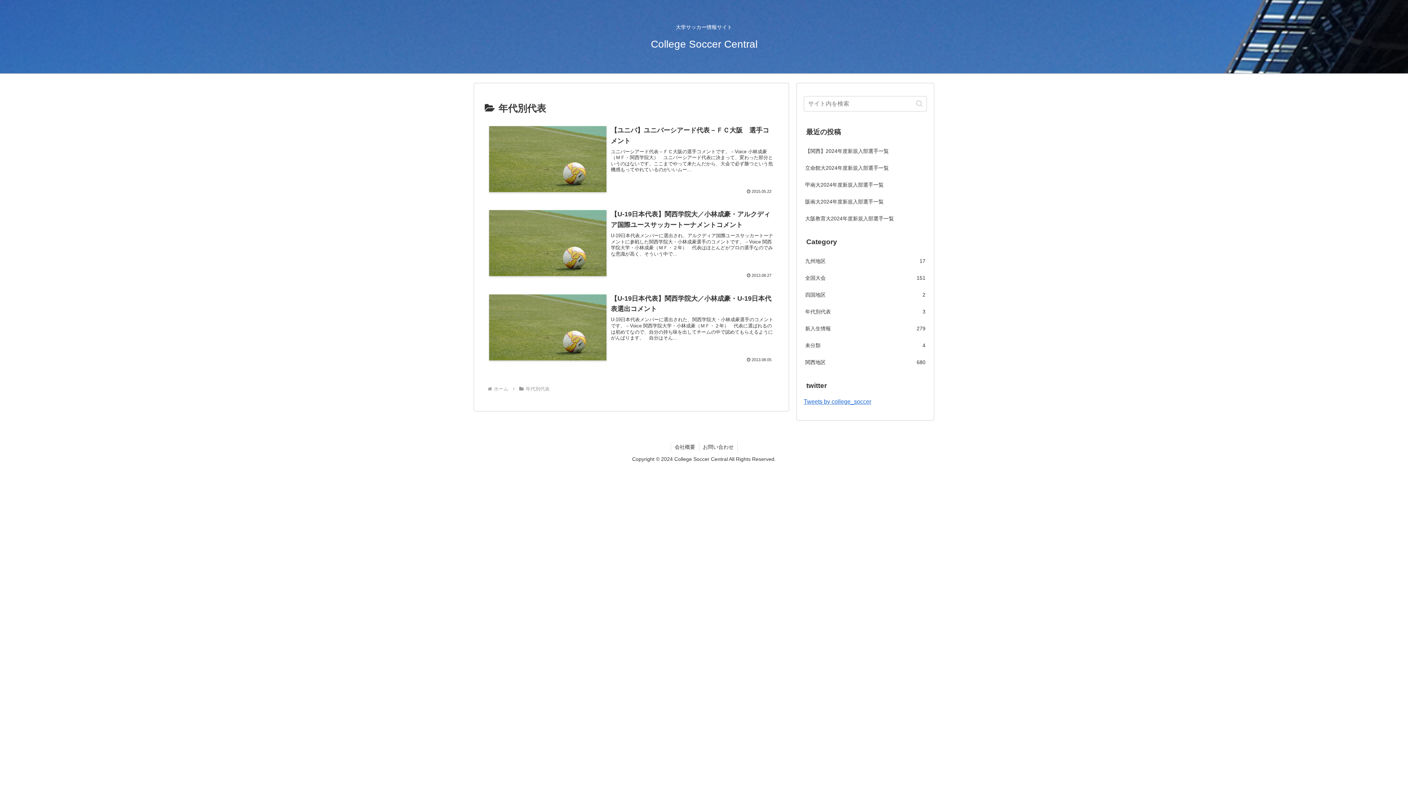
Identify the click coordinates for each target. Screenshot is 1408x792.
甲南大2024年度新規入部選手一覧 (844, 185)
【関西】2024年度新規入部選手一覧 (847, 151)
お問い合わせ (718, 447)
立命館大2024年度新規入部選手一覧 (847, 168)
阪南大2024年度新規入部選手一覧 (844, 202)
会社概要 (685, 447)
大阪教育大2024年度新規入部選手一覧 (849, 218)
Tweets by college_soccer (837, 402)
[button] (919, 103)
